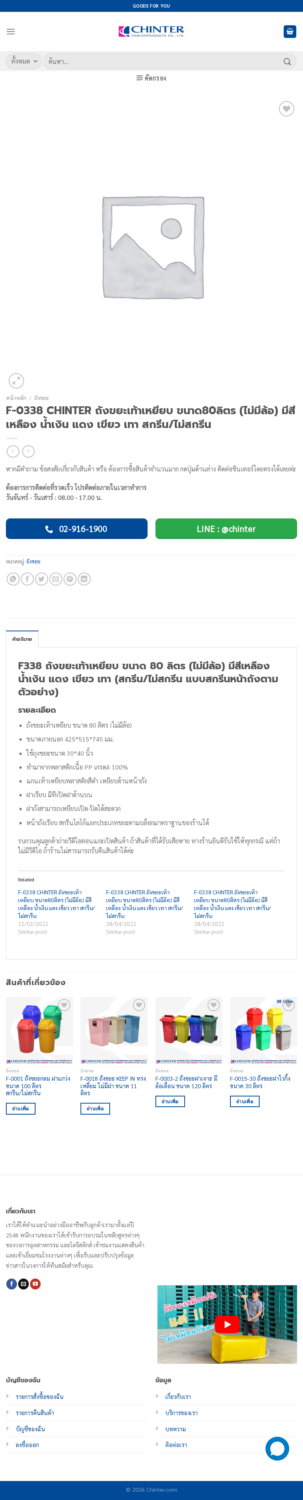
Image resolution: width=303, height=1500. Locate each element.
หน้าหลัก (16, 397)
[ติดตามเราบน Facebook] (11, 1284)
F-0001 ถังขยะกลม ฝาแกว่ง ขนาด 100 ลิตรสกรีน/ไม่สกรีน (38, 1085)
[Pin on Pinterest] (70, 579)
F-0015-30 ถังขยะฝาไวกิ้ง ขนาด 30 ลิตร (260, 1082)
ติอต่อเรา (176, 1444)
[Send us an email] (23, 1284)
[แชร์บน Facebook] (27, 579)
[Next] (297, 1085)
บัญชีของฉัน (30, 1428)
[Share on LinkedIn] (84, 579)
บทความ (175, 1428)
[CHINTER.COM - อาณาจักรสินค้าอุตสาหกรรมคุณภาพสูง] (151, 31)
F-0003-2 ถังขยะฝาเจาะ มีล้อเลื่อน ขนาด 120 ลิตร (186, 1082)
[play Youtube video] (227, 1324)
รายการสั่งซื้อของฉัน (40, 1396)
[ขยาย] (16, 381)
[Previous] (6, 1085)
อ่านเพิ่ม (20, 1108)
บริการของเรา (181, 1412)
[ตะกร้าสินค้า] (290, 31)
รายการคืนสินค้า (35, 1412)
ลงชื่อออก (27, 1444)
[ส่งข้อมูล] (288, 61)
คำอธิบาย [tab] (22, 639)
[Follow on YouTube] (35, 1284)
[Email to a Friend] (55, 579)
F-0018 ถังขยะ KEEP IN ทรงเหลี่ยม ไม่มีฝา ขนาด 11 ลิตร (113, 1085)
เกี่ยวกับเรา (178, 1396)
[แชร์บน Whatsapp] (13, 579)
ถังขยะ (41, 397)
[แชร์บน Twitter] (41, 579)
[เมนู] (10, 31)
